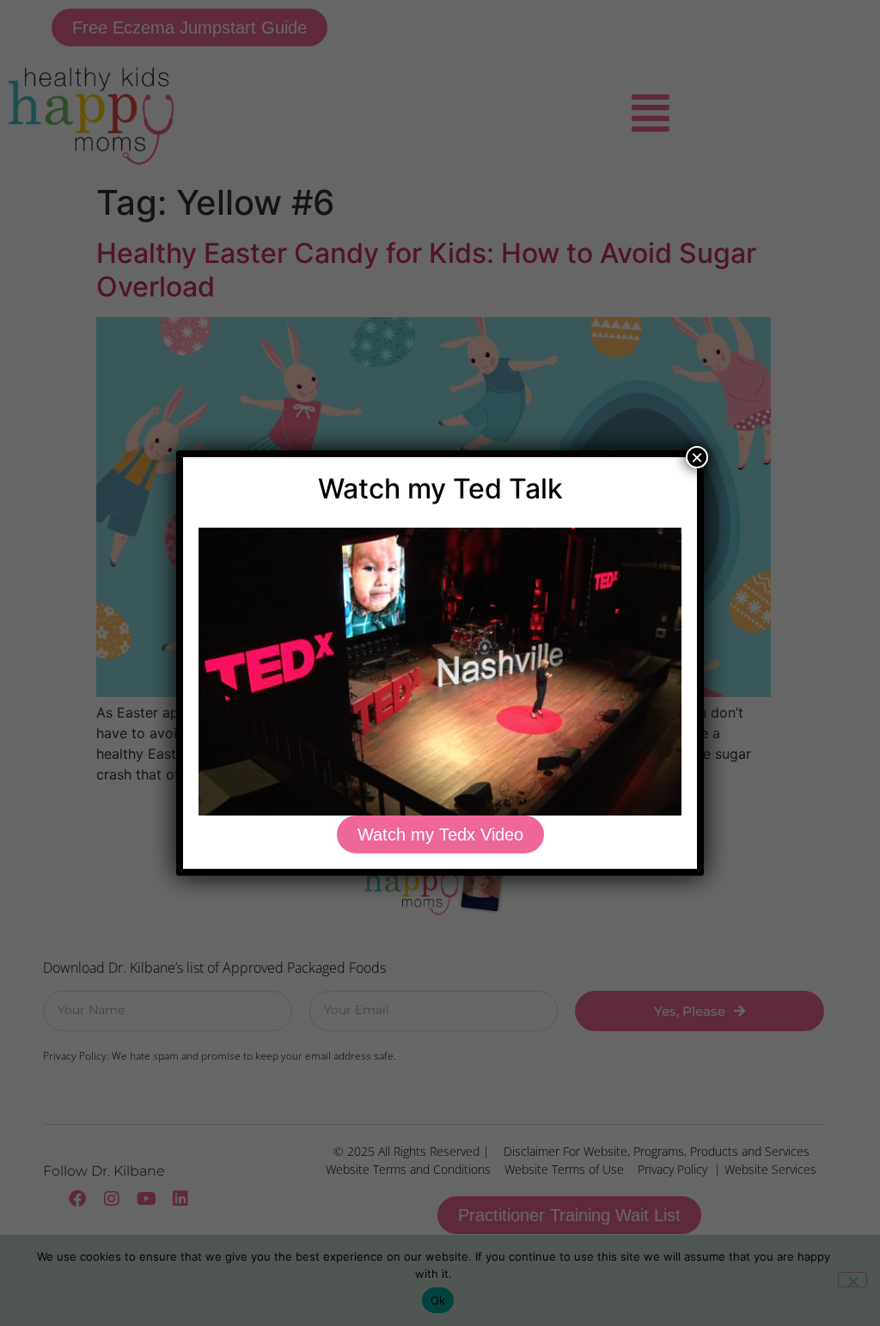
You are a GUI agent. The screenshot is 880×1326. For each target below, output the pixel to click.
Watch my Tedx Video (440, 834)
